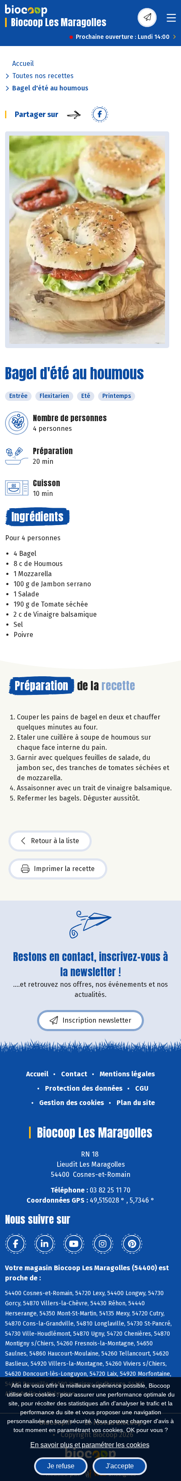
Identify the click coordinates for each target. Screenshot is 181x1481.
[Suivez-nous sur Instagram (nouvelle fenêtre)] (102, 1244)
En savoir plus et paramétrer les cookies (89, 1444)
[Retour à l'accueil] (26, 10)
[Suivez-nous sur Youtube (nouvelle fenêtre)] (73, 1244)
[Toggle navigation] (171, 20)
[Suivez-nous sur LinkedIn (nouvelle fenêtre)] (44, 1244)
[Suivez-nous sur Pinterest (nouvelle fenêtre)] (131, 1244)
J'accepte (120, 1466)
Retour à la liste (55, 841)
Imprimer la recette (64, 869)
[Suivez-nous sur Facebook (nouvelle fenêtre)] (15, 1244)
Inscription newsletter (96, 1020)
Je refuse (61, 1466)
